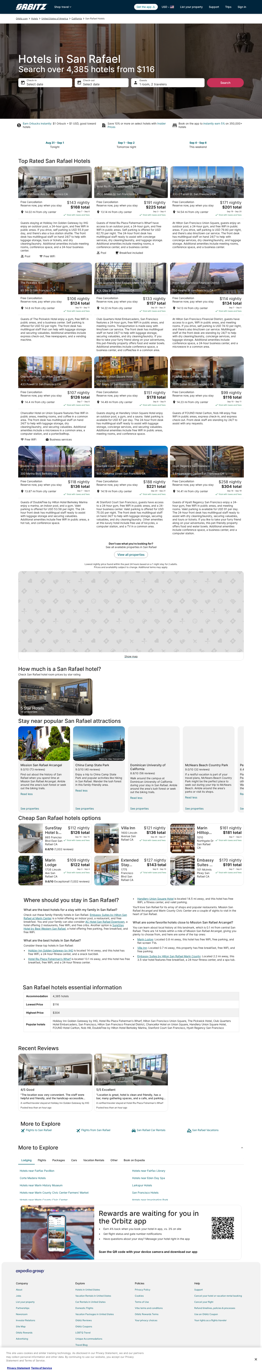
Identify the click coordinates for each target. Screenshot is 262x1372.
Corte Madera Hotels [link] (33, 1178)
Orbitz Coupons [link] (83, 1326)
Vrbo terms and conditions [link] (149, 1308)
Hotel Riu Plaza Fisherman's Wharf (49, 959)
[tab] (26, 1160)
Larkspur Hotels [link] (142, 1185)
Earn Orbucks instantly (37, 123)
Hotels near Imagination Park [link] (150, 1199)
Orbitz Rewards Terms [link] (146, 1314)
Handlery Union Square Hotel (155, 898)
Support (214, 6)
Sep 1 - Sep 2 (126, 142)
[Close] (256, 1359)
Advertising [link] (22, 1338)
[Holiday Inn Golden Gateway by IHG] (55, 213)
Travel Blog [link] (81, 1344)
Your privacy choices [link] (146, 1320)
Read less (27, 794)
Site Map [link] (21, 1326)
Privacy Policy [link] (142, 1289)
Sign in (242, 6)
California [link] (77, 18)
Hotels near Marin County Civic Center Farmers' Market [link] (54, 1192)
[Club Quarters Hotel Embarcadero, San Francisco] (131, 308)
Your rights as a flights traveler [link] (210, 1320)
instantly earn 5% (214, 123)
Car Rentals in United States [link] (90, 1301)
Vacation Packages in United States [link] (94, 1314)
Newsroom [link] (21, 1314)
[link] (48, 1130)
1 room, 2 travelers (153, 84)
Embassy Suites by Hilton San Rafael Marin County (169, 956)
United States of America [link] (54, 18)
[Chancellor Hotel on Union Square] (55, 400)
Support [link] (198, 1289)
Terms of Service (41, 1368)
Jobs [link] (18, 1295)
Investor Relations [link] (25, 1320)
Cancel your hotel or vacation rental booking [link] (218, 1295)
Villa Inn (142, 947)
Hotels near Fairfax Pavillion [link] (37, 1170)
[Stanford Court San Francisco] (131, 492)
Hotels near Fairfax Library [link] (148, 1170)
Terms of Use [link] (142, 1301)
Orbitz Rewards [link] (24, 1332)
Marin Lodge (145, 939)
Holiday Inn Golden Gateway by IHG (50, 950)
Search (225, 83)
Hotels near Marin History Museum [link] (41, 1185)
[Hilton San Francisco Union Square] (207, 213)
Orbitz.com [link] (22, 18)
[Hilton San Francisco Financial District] (207, 308)
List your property (191, 6)
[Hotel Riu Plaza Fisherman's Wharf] (131, 213)
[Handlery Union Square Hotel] (131, 400)
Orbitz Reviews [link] (83, 1320)
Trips (228, 6)
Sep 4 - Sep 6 (198, 142)
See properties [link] (30, 808)
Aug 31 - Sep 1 (55, 142)
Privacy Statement (18, 1368)
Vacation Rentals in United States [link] (93, 1295)
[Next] (244, 769)
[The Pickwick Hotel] (55, 308)
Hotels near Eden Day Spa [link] (148, 1178)
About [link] (19, 1289)
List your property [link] (25, 1301)
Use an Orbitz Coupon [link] (206, 1314)
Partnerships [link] (22, 1308)
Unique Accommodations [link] (88, 1338)
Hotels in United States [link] (87, 1289)
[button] (131, 1147)
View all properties (131, 555)
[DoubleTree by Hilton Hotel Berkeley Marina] (55, 492)
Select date (35, 84)
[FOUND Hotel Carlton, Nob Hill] (207, 400)
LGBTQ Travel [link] (83, 1332)
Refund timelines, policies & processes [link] (214, 1308)
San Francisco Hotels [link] (145, 1192)
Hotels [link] (34, 18)
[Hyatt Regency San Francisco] (207, 492)
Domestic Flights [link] (84, 1308)
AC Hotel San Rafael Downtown (104, 921)
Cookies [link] (139, 1295)
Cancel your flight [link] (203, 1301)
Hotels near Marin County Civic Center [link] (44, 1199)
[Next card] (241, 144)
